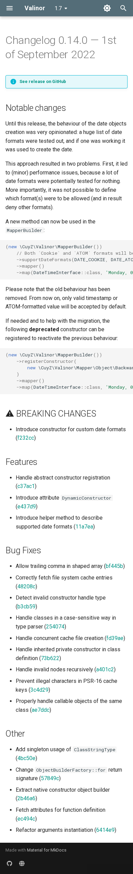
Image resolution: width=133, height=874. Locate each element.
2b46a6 (26, 798)
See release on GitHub (42, 81)
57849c (50, 778)
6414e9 (105, 830)
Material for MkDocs (46, 850)
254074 (55, 626)
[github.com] (9, 863)
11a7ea (84, 526)
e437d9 (26, 506)
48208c (26, 586)
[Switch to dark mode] (107, 8)
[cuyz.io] (21, 863)
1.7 (58, 8)
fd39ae (114, 638)
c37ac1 (26, 486)
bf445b (114, 566)
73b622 (50, 658)
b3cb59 (26, 606)
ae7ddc (40, 710)
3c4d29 (39, 690)
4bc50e (26, 758)
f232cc (25, 438)
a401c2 (105, 669)
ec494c (26, 819)
